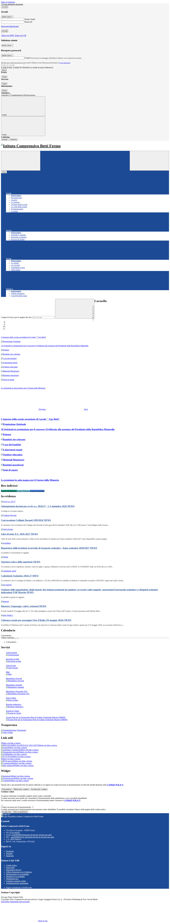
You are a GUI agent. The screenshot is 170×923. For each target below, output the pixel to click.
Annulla (4, 139)
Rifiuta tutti (21, 789)
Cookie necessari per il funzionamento (16, 807)
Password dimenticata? (10, 26)
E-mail (27, 58)
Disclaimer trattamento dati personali (15, 902)
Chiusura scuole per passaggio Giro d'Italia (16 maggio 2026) (36, 620)
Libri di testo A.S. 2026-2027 (19, 534)
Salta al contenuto (8, 2)
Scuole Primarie (23, 491)
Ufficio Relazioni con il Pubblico (19, 872)
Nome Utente (30, 19)
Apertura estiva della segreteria (20, 562)
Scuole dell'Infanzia (9, 491)
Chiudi (4, 77)
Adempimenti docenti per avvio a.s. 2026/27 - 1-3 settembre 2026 (38, 506)
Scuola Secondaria (37, 491)
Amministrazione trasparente (17, 883)
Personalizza (6, 789)
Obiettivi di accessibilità (15, 877)
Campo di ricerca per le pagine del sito (16, 317)
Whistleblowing (12, 879)
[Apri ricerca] (149, 161)
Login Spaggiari (64, 63)
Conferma (13, 139)
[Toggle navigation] (20, 161)
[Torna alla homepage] (85, 146)
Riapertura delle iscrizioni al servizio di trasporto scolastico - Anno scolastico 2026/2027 (49, 548)
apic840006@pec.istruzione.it (32, 837)
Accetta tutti (39, 789)
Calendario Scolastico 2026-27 (19, 575)
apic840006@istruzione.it (32, 835)
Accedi (4, 7)
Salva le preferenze (20, 812)
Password (28, 22)
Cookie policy (11, 865)
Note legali (10, 868)
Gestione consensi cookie (16, 881)
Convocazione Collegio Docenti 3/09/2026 (26, 520)
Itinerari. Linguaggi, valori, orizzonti (23, 606)
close (4, 172)
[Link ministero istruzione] (12, 4)
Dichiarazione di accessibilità (17, 874)
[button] (23, 409)
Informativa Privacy (14, 870)
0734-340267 (14, 833)
